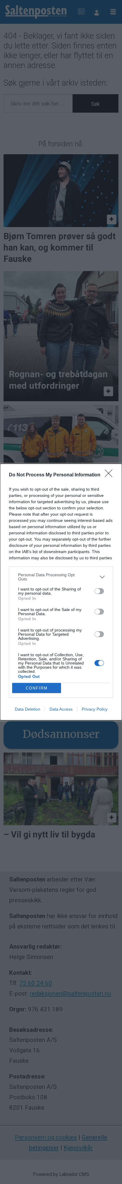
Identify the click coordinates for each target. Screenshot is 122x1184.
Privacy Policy (94, 709)
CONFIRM (37, 688)
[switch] (99, 591)
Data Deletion (27, 709)
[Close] (110, 475)
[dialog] (61, 592)
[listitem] (61, 577)
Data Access (61, 709)
